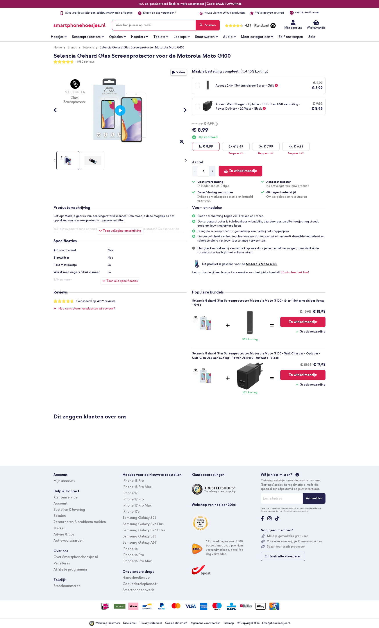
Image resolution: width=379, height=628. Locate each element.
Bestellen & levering (69, 509)
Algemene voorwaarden (205, 623)
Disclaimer (129, 623)
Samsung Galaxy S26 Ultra (144, 530)
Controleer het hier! (295, 272)
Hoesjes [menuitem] (57, 37)
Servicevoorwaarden (270, 511)
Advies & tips (64, 534)
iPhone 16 (130, 549)
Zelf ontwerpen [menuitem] (291, 37)
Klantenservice (65, 497)
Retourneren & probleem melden (80, 522)
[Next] (183, 110)
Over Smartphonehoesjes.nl (76, 557)
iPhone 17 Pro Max (137, 505)
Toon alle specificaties (122, 281)
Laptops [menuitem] (180, 37)
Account (61, 503)
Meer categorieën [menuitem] (255, 37)
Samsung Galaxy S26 (139, 518)
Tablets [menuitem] (159, 37)
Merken (59, 528)
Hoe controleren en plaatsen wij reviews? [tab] (86, 308)
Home (58, 47)
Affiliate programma (70, 569)
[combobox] (166, 25)
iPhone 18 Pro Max (137, 487)
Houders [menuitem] (138, 37)
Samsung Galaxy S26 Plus (143, 524)
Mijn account (293, 28)
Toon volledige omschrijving (122, 231)
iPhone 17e (131, 511)
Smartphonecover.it (139, 590)
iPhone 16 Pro (133, 555)
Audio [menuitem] (228, 37)
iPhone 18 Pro (133, 481)
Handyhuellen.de (136, 577)
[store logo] (79, 24)
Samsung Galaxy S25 (139, 536)
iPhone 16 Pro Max (137, 561)
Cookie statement (176, 623)
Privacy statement (151, 623)
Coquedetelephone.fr (140, 584)
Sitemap (229, 623)
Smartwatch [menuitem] (205, 37)
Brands (72, 47)
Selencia (88, 47)
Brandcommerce (67, 586)
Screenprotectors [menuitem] (86, 37)
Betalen (60, 516)
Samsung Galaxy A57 (139, 542)
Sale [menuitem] (311, 37)
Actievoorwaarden (69, 540)
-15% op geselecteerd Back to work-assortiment (171, 4)
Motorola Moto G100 (261, 264)
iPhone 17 (130, 493)
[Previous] (57, 110)
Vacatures (62, 563)
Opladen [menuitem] (116, 37)
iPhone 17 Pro (133, 499)
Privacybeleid (309, 508)
